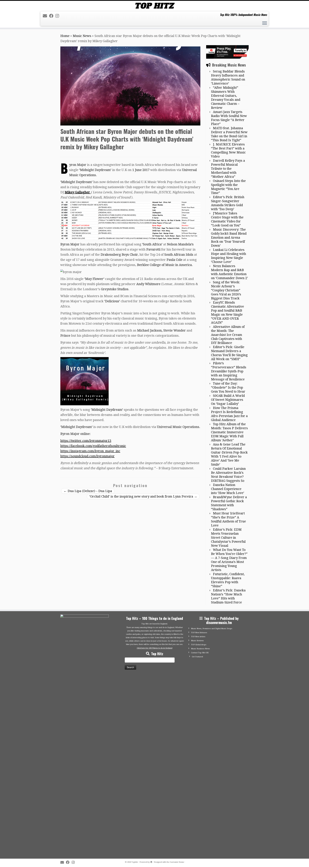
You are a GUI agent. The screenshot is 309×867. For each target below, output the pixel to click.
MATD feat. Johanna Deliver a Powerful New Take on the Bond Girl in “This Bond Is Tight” (229, 134)
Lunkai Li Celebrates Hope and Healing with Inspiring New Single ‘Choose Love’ (228, 256)
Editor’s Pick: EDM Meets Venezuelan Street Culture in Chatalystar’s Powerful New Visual (228, 538)
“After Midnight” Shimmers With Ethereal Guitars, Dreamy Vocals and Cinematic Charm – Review (225, 98)
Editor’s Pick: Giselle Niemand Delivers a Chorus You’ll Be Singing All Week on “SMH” (229, 353)
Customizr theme (177, 862)
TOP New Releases (199, 633)
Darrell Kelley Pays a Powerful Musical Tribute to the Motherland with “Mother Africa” (228, 169)
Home (65, 36)
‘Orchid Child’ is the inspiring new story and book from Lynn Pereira (143, 496)
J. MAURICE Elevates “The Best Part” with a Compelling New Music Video (228, 150)
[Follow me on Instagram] (58, 15)
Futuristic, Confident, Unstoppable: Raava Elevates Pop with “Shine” (228, 580)
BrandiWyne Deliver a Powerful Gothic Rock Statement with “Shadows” (229, 503)
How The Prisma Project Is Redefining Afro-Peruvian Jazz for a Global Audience (229, 414)
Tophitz (134, 862)
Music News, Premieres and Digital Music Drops (211, 629)
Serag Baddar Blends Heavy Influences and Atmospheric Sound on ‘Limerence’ (228, 77)
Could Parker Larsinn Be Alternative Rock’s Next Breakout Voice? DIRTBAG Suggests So (228, 475)
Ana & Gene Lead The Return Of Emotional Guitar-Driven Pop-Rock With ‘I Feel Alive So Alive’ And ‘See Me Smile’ (229, 454)
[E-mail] (46, 15)
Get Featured (197, 657)
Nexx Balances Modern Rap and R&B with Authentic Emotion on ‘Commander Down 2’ (229, 272)
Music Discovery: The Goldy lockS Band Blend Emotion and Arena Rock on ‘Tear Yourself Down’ (229, 237)
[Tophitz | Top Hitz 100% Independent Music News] (154, 5)
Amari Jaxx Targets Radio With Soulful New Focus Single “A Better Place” (229, 118)
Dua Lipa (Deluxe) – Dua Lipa (88, 491)
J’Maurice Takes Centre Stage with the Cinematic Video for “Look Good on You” (227, 219)
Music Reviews (197, 641)
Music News (82, 36)
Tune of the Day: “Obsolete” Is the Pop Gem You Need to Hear (228, 387)
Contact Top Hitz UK (200, 653)
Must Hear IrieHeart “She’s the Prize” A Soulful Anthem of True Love (228, 519)
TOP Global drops (198, 645)
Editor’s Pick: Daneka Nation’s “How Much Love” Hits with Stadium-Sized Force (228, 596)
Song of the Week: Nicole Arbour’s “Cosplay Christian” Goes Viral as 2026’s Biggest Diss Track (226, 290)
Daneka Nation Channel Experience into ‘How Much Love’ (227, 489)
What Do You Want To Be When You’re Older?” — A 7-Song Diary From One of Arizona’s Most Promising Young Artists (229, 560)
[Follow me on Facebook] (52, 15)
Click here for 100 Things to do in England (154, 648)
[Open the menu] (264, 23)
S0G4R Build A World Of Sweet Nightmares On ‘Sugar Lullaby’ (228, 400)
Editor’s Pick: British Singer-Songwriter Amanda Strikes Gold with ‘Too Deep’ (227, 203)
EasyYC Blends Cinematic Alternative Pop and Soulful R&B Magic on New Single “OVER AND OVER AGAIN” (227, 312)
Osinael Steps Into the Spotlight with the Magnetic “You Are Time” (228, 187)
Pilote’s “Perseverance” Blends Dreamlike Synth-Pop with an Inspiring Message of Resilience (228, 371)
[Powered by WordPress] (151, 861)
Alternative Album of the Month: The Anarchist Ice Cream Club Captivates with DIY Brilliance (228, 335)
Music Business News (200, 649)
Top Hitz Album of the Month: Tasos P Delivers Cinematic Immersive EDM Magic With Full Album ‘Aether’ (229, 432)
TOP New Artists (198, 637)
